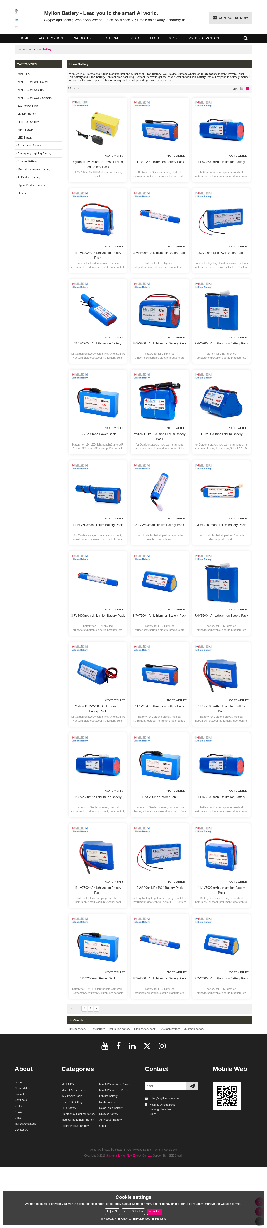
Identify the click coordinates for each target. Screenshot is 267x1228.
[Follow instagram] (162, 1046)
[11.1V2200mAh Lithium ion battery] (98, 308)
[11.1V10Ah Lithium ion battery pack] (160, 126)
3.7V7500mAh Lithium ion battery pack (159, 615)
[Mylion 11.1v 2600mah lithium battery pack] (160, 399)
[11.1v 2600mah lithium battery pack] (98, 489)
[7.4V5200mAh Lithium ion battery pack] (221, 308)
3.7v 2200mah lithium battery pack (221, 525)
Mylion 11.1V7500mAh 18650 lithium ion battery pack (98, 164)
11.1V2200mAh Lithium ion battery (97, 343)
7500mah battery (194, 1028)
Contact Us (21, 1129)
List (242, 89)
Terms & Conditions (165, 1149)
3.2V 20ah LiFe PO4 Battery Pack (221, 252)
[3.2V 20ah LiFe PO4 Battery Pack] (221, 217)
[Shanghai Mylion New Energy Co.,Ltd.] (16, 18)
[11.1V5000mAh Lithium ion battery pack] (98, 217)
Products (82, 38)
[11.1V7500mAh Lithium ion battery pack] (221, 671)
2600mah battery (170, 1028)
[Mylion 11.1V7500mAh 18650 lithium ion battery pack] (98, 126)
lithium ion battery (119, 1028)
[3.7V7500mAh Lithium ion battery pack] (160, 580)
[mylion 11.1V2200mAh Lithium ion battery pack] (98, 671)
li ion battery (97, 1028)
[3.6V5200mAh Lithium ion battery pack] (160, 308)
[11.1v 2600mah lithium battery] (221, 399)
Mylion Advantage (204, 38)
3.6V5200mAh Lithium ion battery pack (159, 343)
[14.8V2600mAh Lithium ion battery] (221, 126)
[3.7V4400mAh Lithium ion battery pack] (160, 217)
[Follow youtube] (104, 1046)
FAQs (127, 1149)
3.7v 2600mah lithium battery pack (159, 525)
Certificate (110, 38)
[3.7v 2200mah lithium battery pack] (221, 489)
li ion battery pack (145, 1028)
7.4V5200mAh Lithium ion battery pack (221, 343)
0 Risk (174, 38)
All (30, 49)
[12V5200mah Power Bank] (98, 399)
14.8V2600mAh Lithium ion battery (221, 162)
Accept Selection (133, 1211)
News (107, 1149)
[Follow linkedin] (132, 1046)
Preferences (143, 1218)
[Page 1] (71, 1009)
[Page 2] (96, 1009)
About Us (95, 1149)
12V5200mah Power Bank (98, 434)
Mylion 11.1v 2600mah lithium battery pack (160, 436)
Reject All (112, 1211)
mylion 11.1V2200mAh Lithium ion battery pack (98, 708)
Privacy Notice (142, 1149)
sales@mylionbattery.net (164, 1098)
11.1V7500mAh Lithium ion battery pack (221, 708)
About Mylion (51, 38)
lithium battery (77, 1028)
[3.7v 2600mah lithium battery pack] (160, 489)
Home (24, 38)
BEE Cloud (175, 1155)
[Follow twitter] (147, 1046)
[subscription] (192, 1086)
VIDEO (135, 38)
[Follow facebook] (118, 1046)
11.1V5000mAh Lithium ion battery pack (97, 255)
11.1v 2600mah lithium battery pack (98, 525)
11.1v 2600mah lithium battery (221, 434)
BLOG (154, 38)
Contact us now (233, 18)
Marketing (160, 1218)
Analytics (126, 1218)
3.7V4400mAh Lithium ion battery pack (159, 252)
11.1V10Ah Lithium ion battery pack (159, 162)
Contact (117, 1149)
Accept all (154, 1211)
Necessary (110, 1218)
